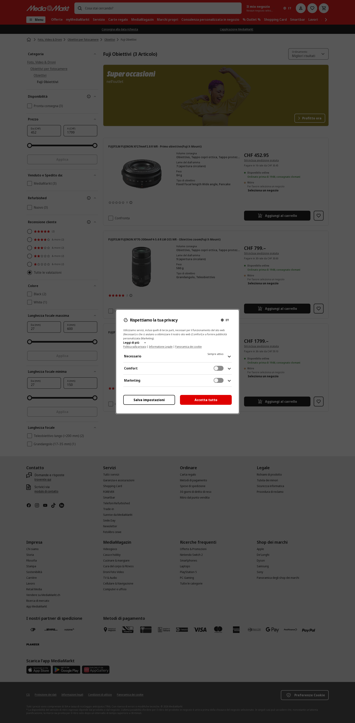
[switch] (219, 368)
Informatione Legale (161, 346)
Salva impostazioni (149, 400)
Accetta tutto (206, 400)
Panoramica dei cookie (188, 346)
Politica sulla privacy (134, 346)
